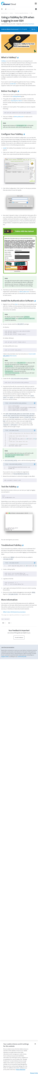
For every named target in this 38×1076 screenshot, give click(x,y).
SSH (31, 13)
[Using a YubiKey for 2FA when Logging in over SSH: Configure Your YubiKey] (24, 134)
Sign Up (33, 29)
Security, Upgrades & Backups (21, 13)
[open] (2, 9)
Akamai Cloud (4, 13)
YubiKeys (3, 61)
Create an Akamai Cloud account (9, 29)
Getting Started (17, 96)
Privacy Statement (20, 1069)
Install (4, 148)
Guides (11, 13)
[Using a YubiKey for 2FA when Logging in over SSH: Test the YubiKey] (17, 486)
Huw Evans (31, 24)
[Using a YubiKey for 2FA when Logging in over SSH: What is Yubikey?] (18, 57)
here (16, 304)
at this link (13, 83)
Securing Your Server (16, 100)
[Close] (35, 1044)
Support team (5, 656)
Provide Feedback (19, 637)
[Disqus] (19, 684)
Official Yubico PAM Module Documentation (14, 612)
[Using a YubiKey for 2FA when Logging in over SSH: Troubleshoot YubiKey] (22, 545)
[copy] (35, 403)
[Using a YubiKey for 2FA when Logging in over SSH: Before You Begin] (18, 91)
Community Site (22, 656)
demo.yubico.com (19, 116)
